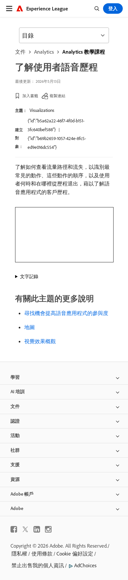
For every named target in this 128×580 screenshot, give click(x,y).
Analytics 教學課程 (83, 51)
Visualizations (42, 110)
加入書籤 (30, 95)
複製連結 (57, 95)
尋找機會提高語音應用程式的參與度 (66, 313)
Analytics (44, 51)
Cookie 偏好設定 (74, 553)
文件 (20, 51)
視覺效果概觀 (40, 341)
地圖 (29, 327)
